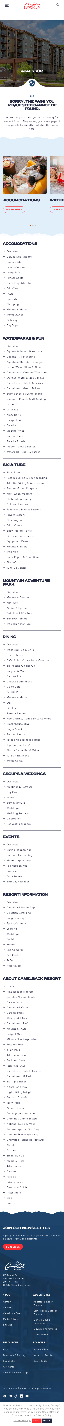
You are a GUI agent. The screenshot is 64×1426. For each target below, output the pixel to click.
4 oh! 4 (32, 96)
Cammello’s (14, 676)
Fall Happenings (17, 865)
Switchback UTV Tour (19, 613)
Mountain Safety (17, 546)
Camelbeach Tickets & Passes (25, 383)
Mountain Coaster (18, 597)
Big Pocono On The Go (21, 665)
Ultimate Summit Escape (22, 1118)
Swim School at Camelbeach (24, 393)
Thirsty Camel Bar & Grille (23, 750)
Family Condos (16, 267)
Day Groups (14, 792)
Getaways (12, 320)
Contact (11, 1150)
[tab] (30, 225)
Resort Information (25, 895)
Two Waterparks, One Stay (23, 1129)
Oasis (10, 702)
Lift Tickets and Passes (20, 536)
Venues (11, 797)
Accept (36, 1420)
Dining (9, 637)
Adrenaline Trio (16, 1055)
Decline (46, 1420)
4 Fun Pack (13, 1049)
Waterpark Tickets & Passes (23, 452)
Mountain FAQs (16, 1028)
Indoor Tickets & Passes (21, 446)
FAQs (10, 293)
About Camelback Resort (31, 979)
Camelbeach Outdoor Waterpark (27, 372)
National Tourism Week (21, 1124)
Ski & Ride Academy (19, 499)
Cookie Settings (22, 1420)
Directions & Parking (14, 1355)
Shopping (13, 304)
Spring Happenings (19, 849)
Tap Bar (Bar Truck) (18, 745)
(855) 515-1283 (10, 1281)
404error (32, 71)
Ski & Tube (14, 465)
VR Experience (15, 430)
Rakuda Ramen (16, 713)
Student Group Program (22, 488)
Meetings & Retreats (19, 787)
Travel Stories (15, 314)
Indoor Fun (13, 404)
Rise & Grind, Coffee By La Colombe (29, 718)
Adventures (14, 1166)
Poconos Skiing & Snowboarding (27, 477)
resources (10, 1342)
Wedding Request (18, 813)
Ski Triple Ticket (16, 1081)
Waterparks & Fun (23, 338)
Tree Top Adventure (19, 624)
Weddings (13, 808)
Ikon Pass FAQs (16, 1065)
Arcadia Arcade (16, 441)
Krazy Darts (14, 414)
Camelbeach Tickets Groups (24, 1071)
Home (10, 986)
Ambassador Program (20, 991)
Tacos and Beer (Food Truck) (24, 739)
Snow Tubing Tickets (19, 530)
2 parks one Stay (17, 1087)
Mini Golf (12, 602)
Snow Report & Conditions (23, 557)
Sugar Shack (15, 729)
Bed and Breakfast (18, 1097)
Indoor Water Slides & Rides (24, 367)
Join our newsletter (26, 1228)
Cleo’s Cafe (14, 687)
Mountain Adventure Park (26, 582)
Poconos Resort (16, 1044)
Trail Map (12, 552)
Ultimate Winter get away (22, 1134)
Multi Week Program (19, 493)
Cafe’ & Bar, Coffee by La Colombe (28, 660)
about (7, 1294)
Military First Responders (22, 1039)
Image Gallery (15, 918)
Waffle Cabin (15, 761)
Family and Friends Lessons (24, 509)
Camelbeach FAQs (18, 1023)
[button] (57, 4)
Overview (12, 251)
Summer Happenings (20, 855)
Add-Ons (12, 288)
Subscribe (14, 1247)
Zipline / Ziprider (17, 608)
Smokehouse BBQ (18, 724)
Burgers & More (16, 671)
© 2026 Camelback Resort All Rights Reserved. (28, 1388)
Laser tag (12, 409)
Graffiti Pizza (15, 692)
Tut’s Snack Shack (18, 755)
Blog (9, 1198)
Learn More (15, 210)
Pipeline (12, 708)
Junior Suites (15, 262)
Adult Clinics (14, 525)
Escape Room (15, 420)
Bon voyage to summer (21, 1113)
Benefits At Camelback (21, 997)
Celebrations (15, 818)
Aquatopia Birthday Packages (25, 362)
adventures (42, 1294)
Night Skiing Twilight (20, 1092)
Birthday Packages (18, 881)
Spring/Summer (17, 923)
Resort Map (14, 965)
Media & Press (15, 1161)
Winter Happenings (19, 860)
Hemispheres (15, 655)
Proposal (12, 871)
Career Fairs (14, 1002)
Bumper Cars (15, 436)
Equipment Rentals (19, 541)
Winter (11, 944)
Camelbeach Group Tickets (23, 388)
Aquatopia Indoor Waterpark (24, 351)
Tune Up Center (16, 567)
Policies (11, 1176)
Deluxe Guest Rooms (20, 256)
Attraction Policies (18, 1187)
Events (11, 837)
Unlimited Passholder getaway (25, 1139)
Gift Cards (13, 955)
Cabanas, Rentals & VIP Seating (26, 399)
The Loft (12, 562)
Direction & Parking (19, 912)
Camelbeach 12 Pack (19, 1076)
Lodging (12, 928)
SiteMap (7, 1324)
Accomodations (21, 200)
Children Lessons (17, 504)
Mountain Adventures (45, 1328)
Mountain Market (17, 309)
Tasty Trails (13, 1102)
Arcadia (11, 425)
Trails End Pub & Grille (21, 649)
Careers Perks (15, 1012)
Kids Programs (16, 520)
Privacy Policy (15, 1182)
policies (39, 1342)
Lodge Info (13, 272)
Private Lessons (16, 514)
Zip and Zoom (15, 1108)
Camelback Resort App (21, 907)
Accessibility (14, 1192)
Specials (12, 299)
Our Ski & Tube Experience (42, 1321)
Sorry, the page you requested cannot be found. (32, 105)
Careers (11, 1171)
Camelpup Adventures (21, 283)
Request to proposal (19, 824)
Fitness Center (16, 277)
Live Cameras (15, 949)
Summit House (16, 734)
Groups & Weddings (24, 774)
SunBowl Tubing (17, 618)
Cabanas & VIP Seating (21, 356)
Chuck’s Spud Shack (19, 681)
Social (10, 939)
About (10, 1145)
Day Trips (12, 325)
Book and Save (16, 1060)
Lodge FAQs (14, 1034)
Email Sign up (15, 1155)
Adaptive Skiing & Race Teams (25, 483)
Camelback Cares (17, 1007)
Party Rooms (14, 876)
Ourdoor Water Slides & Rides (25, 377)
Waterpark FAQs (17, 1018)
